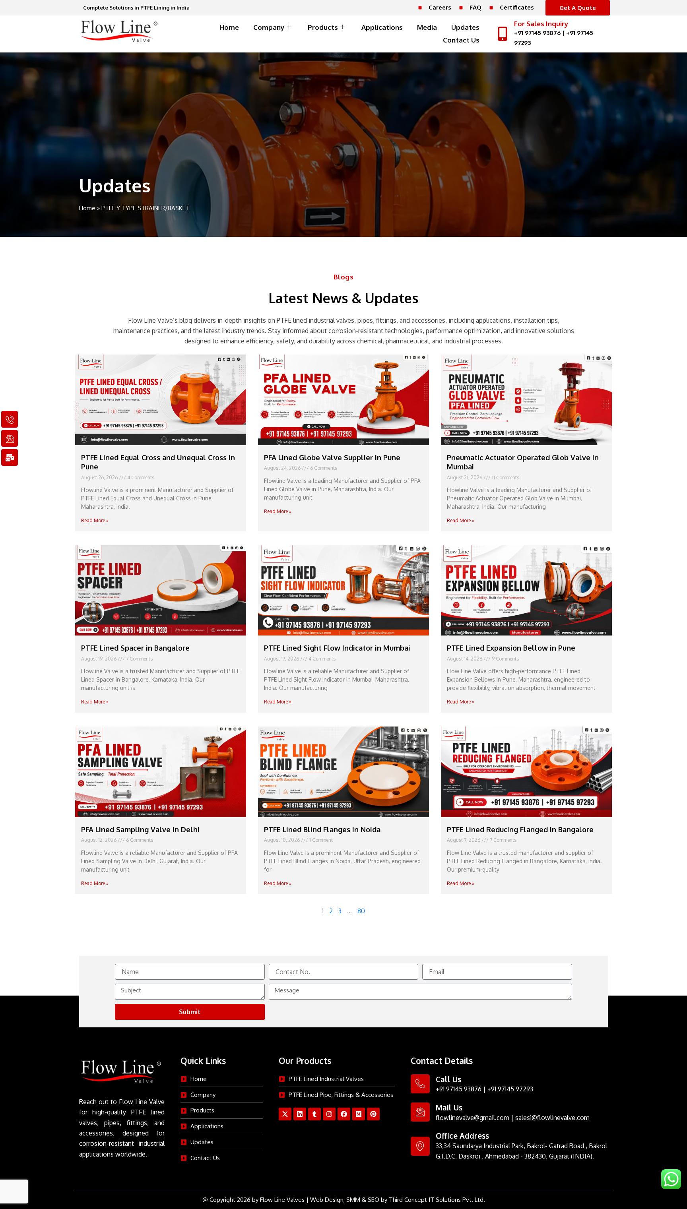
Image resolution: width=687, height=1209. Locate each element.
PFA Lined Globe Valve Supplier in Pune (332, 457)
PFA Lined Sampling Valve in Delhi (140, 829)
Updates (465, 27)
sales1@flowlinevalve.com (552, 1118)
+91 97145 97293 (510, 1089)
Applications (382, 27)
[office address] (420, 1146)
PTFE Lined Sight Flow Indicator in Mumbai (337, 647)
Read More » (95, 520)
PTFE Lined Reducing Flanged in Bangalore (520, 829)
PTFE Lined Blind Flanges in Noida (322, 829)
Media (427, 27)
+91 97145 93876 (537, 33)
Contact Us (461, 40)
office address (462, 1135)
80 (361, 911)
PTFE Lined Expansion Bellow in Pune (511, 647)
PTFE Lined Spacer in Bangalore (135, 647)
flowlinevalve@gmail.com (472, 1118)
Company (268, 27)
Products (323, 27)
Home (229, 27)
